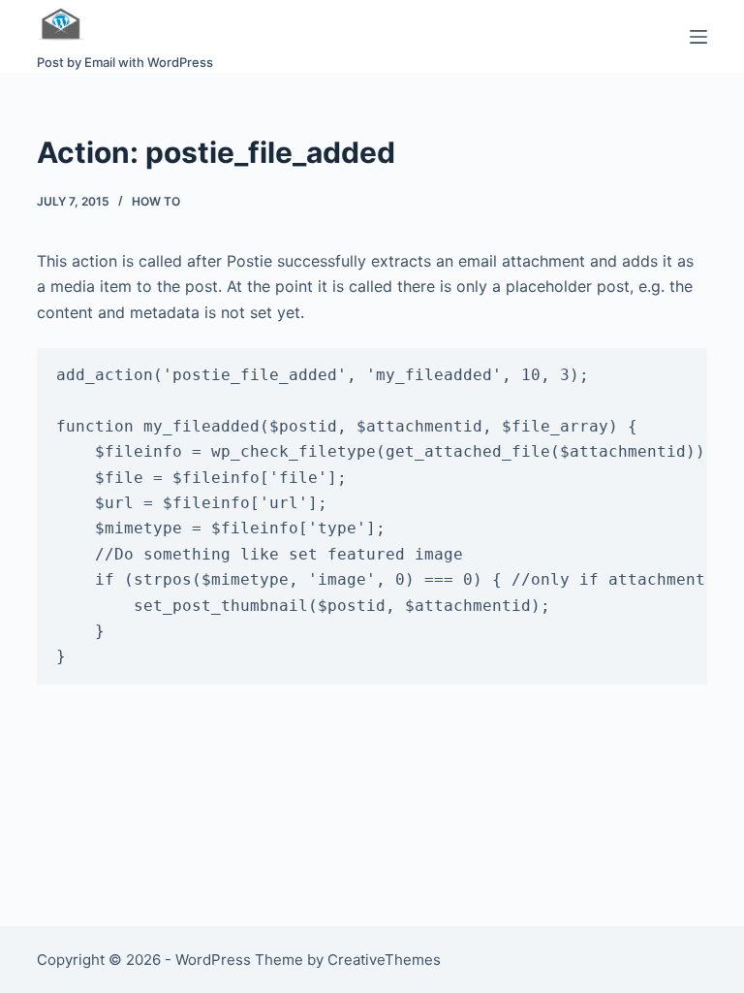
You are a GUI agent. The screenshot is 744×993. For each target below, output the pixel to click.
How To (156, 201)
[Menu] (698, 37)
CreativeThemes (384, 959)
